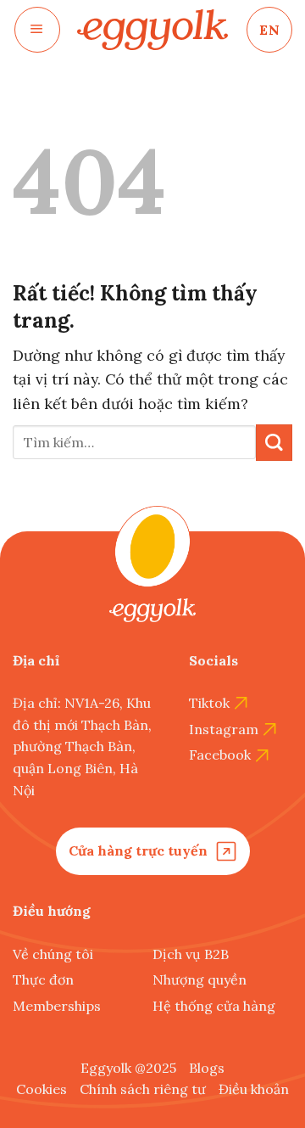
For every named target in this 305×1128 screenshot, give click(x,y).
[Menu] (37, 30)
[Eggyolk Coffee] (152, 30)
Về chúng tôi (53, 954)
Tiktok (209, 702)
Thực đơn (43, 979)
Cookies (41, 1088)
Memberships (57, 1005)
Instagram (223, 729)
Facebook (220, 754)
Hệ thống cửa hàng (213, 1005)
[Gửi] (274, 442)
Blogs (207, 1067)
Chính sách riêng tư (143, 1088)
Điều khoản (254, 1088)
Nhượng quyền (199, 979)
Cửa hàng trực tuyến (138, 850)
